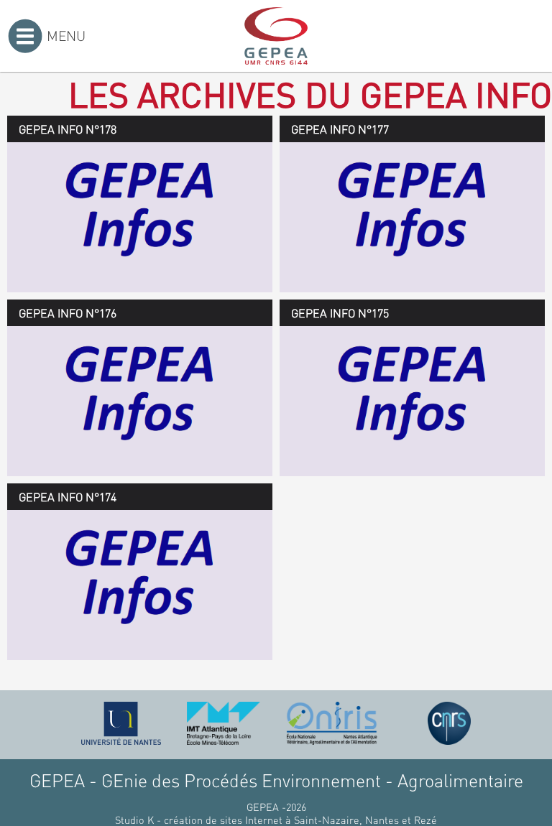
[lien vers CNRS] (449, 723)
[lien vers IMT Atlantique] (223, 723)
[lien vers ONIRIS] (332, 723)
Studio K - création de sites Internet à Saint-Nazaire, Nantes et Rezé (276, 819)
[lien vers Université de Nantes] (121, 723)
